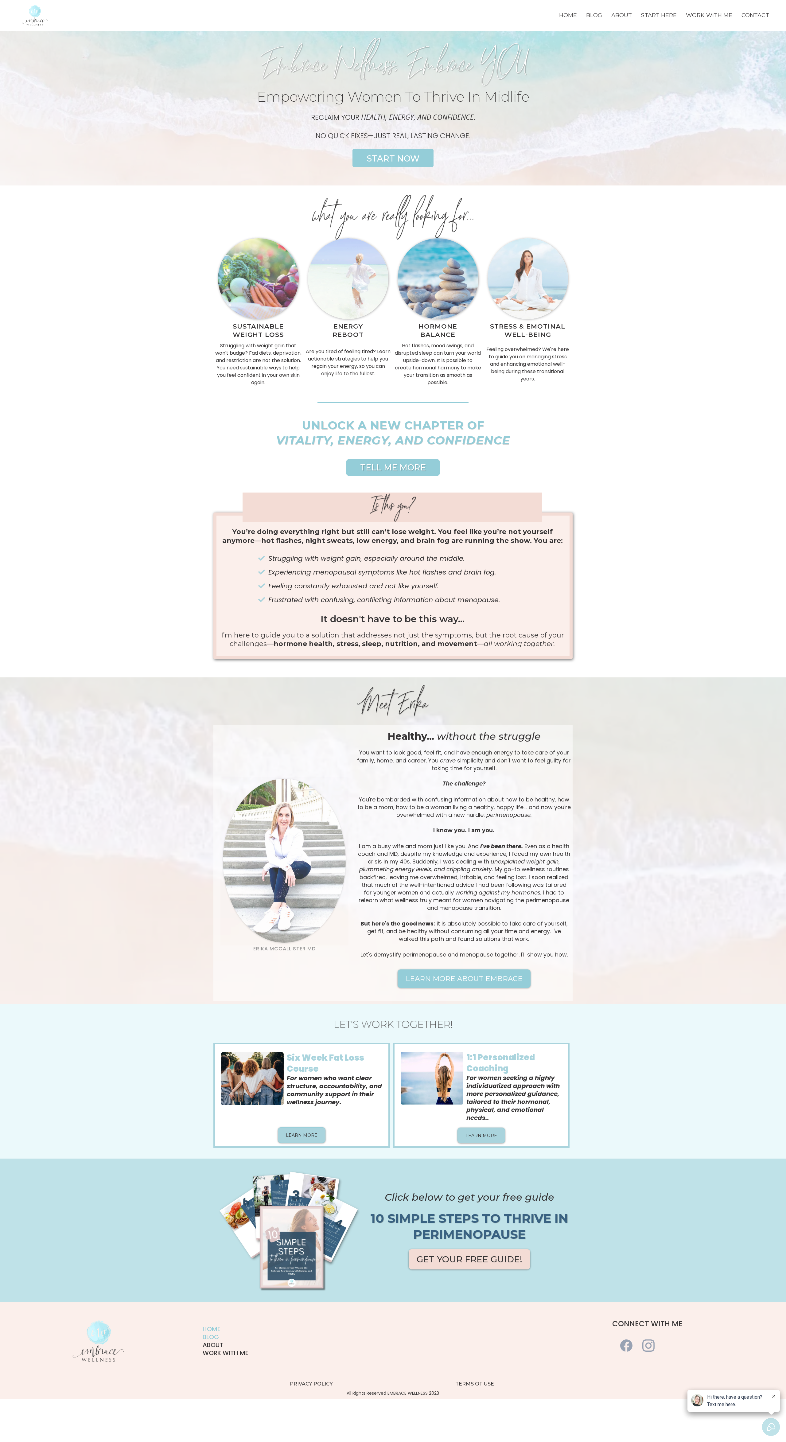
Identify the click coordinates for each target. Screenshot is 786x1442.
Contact (755, 15)
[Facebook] (626, 1346)
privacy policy (311, 1384)
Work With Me (709, 15)
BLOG (211, 1337)
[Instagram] (648, 1346)
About (621, 15)
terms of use (474, 1384)
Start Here (659, 15)
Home (568, 15)
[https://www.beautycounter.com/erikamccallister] (34, 15)
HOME (211, 1329)
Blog (594, 15)
